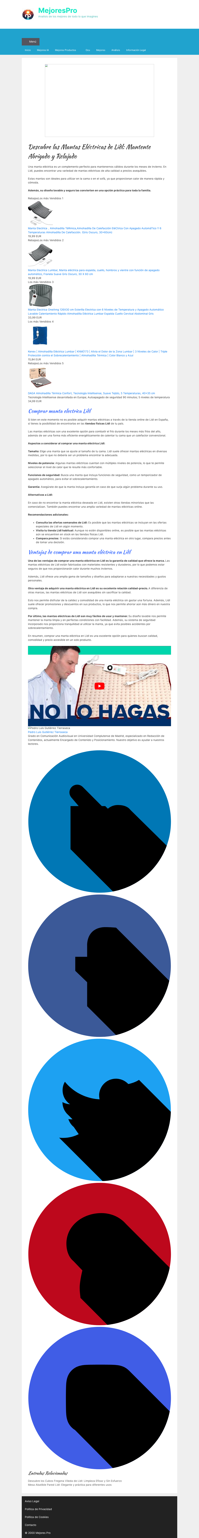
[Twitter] (99, 1180)
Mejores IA (43, 50)
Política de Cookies (37, 1517)
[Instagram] (99, 1468)
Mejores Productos (65, 50)
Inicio (28, 50)
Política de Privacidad (38, 1509)
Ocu (88, 50)
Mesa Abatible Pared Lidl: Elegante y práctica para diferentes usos (70, 1484)
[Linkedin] (99, 892)
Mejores (100, 50)
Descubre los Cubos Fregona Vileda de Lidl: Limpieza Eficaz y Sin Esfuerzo (75, 1480)
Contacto (30, 1525)
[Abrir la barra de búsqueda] (99, 33)
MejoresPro (57, 10)
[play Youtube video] (99, 686)
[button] (99, 100)
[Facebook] (99, 1036)
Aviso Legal (32, 1501)
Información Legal (136, 50)
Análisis (115, 50)
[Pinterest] (99, 1324)
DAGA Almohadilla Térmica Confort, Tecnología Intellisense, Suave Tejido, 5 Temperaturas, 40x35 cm (91, 393)
